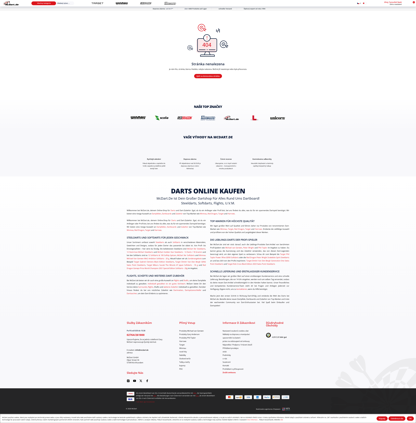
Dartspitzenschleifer (193, 290)
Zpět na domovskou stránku (208, 76)
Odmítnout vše (397, 418)
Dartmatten (178, 290)
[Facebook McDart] (147, 381)
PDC (181, 369)
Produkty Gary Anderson (189, 334)
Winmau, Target (226, 229)
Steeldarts (160, 242)
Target (221, 213)
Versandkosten (150, 402)
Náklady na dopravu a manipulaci (236, 334)
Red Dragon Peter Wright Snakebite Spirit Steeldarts (267, 257)
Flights (176, 280)
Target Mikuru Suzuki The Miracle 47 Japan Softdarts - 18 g (172, 265)
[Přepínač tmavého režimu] (364, 3)
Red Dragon (212, 213)
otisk (225, 351)
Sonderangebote (195, 258)
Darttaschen (132, 293)
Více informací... (253, 420)
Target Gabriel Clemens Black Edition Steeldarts (154, 262)
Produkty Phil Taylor (187, 338)
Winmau (203, 213)
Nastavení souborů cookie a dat (236, 331)
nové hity (183, 351)
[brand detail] (138, 117)
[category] (97, 3)
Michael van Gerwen (233, 248)
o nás (225, 358)
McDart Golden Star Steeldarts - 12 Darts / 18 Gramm (179, 252)
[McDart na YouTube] (134, 381)
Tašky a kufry (184, 362)
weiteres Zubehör (171, 287)
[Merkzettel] (370, 3)
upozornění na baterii (231, 338)
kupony (182, 365)
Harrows (231, 213)
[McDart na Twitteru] (140, 381)
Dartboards (166, 213)
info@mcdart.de (141, 350)
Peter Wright (248, 248)
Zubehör (179, 213)
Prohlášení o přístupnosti (233, 369)
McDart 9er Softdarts (186, 255)
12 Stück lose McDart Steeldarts (140, 252)
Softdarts (176, 242)
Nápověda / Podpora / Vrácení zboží (237, 345)
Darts (173, 210)
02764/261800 (136, 335)
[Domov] (11, 3)
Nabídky (182, 355)
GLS (154, 396)
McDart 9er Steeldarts (196, 249)
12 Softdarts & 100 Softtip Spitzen (162, 255)
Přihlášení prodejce (230, 348)
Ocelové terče (184, 358)
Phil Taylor (262, 248)
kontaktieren (242, 289)
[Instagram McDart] (128, 381)
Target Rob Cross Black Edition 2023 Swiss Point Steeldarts (251, 264)
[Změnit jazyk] (359, 3)
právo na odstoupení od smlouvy (236, 341)
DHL (194, 393)
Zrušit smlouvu (229, 372)
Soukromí (227, 362)
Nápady (382, 418)
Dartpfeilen (156, 213)
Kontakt (226, 365)
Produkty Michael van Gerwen (191, 331)
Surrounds (142, 287)
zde (281, 420)
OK (410, 418)
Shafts (185, 280)
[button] (397, 3)
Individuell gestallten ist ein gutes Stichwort (166, 284)
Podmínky (227, 355)
